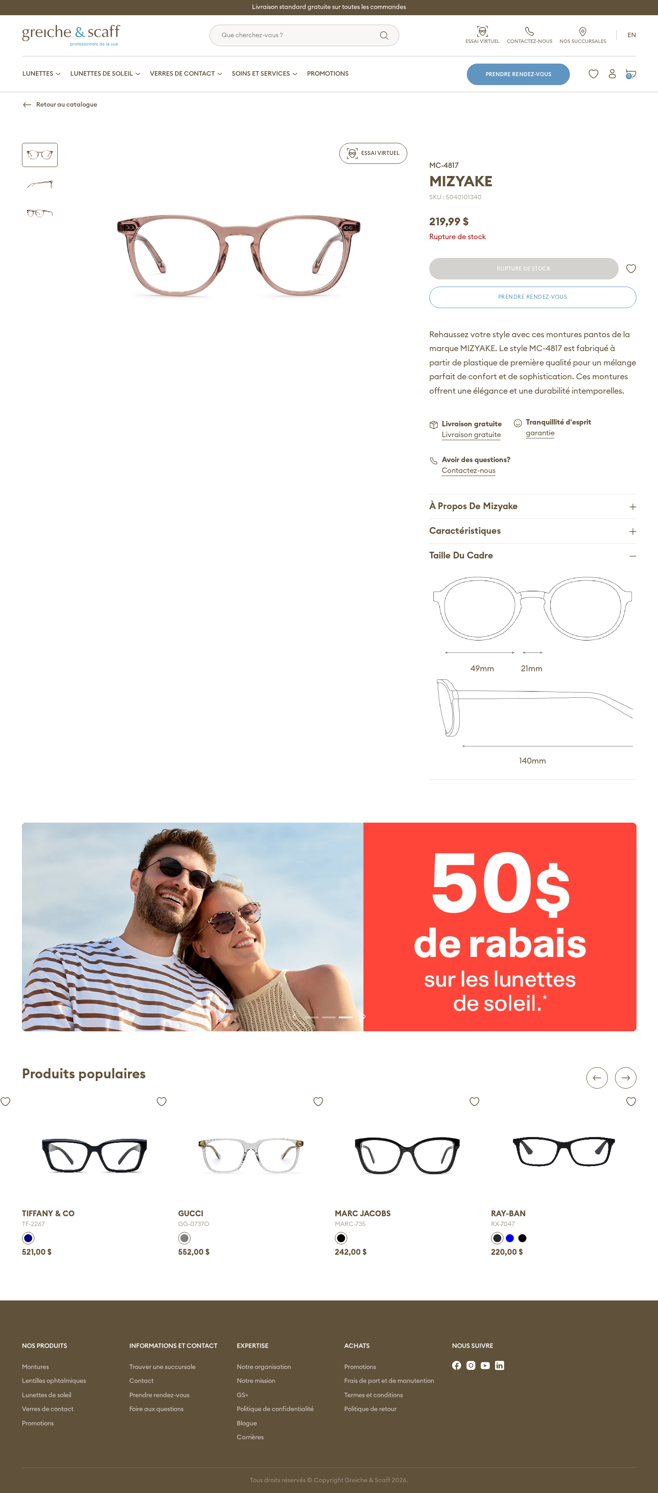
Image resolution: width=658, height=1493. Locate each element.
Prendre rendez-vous (518, 74)
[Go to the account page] (631, 268)
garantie (540, 433)
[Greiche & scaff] (82, 35)
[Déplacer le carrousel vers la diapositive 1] (312, 1016)
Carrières (250, 1437)
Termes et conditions (373, 1395)
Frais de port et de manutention (389, 1381)
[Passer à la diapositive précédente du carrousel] (294, 1016)
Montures (35, 1367)
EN (632, 35)
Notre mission (256, 1381)
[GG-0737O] (94, 1155)
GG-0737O (37, 1224)
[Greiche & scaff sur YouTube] (486, 1366)
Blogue (247, 1423)
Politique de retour (370, 1409)
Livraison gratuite (471, 434)
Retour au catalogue (66, 105)
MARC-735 (193, 1224)
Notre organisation (264, 1367)
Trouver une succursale (162, 1367)
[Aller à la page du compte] (612, 74)
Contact (141, 1381)
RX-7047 (347, 1224)
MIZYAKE (460, 182)
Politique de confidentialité (275, 1409)
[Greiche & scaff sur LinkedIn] (500, 1366)
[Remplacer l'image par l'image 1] (40, 155)
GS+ (242, 1395)
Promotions (38, 1423)
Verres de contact (47, 1409)
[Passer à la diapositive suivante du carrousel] (363, 1016)
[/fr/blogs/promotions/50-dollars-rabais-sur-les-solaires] (329, 927)
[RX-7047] (407, 1151)
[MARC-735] (251, 1155)
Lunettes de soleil (46, 1395)
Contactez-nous (469, 470)
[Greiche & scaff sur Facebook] (457, 1366)
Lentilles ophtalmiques (54, 1381)
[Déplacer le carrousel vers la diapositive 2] (329, 1016)
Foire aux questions (156, 1409)
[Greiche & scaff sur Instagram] (471, 1366)
